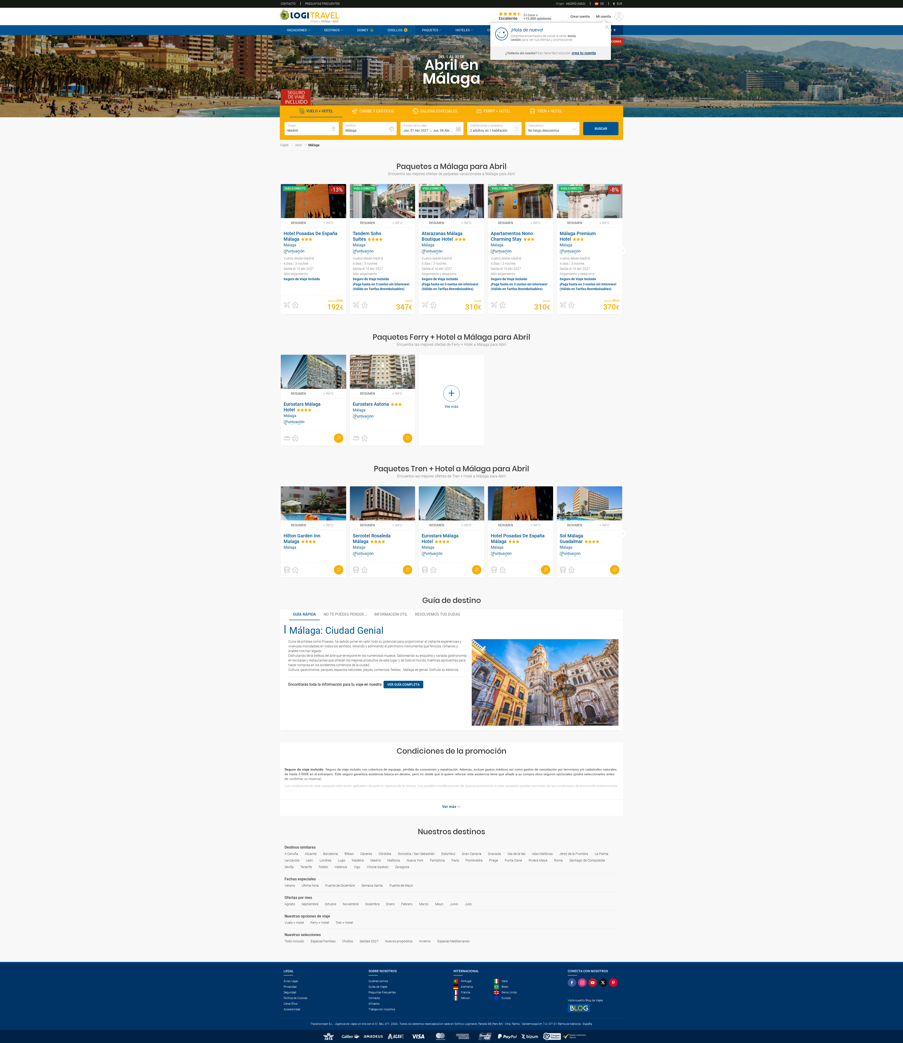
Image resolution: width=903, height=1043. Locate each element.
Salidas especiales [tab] (438, 111)
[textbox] (312, 128)
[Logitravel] (525, 16)
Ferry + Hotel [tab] (497, 111)
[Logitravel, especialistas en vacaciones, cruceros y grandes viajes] (309, 15)
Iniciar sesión (592, 33)
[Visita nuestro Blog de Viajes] (593, 1008)
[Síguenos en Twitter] (604, 982)
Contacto (288, 3)
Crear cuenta (580, 16)
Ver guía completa (403, 684)
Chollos (395, 30)
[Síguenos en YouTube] (593, 982)
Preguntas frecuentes (322, 3)
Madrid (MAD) (570, 3)
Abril (298, 145)
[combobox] (552, 128)
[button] (431, 128)
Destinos (332, 30)
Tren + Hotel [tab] (549, 111)
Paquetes (430, 30)
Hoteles (462, 30)
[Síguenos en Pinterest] (614, 982)
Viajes (284, 145)
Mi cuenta (603, 16)
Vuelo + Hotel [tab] (319, 111)
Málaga (314, 145)
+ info (328, 223)
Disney (362, 30)
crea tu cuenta (584, 53)
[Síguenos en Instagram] (583, 982)
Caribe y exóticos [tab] (377, 111)
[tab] (304, 614)
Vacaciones (297, 30)
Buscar (601, 128)
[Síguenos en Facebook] (573, 982)
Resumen (298, 223)
